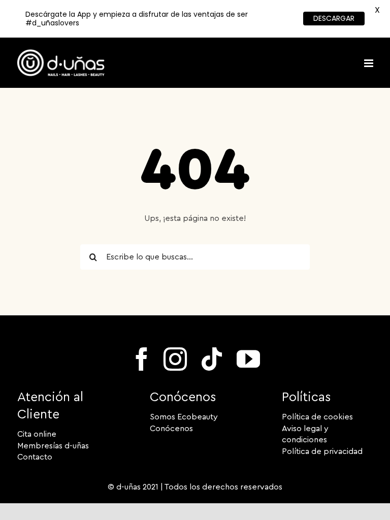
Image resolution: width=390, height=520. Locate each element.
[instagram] (175, 359)
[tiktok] (211, 359)
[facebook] (141, 359)
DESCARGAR (333, 18)
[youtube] (248, 359)
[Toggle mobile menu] (369, 63)
